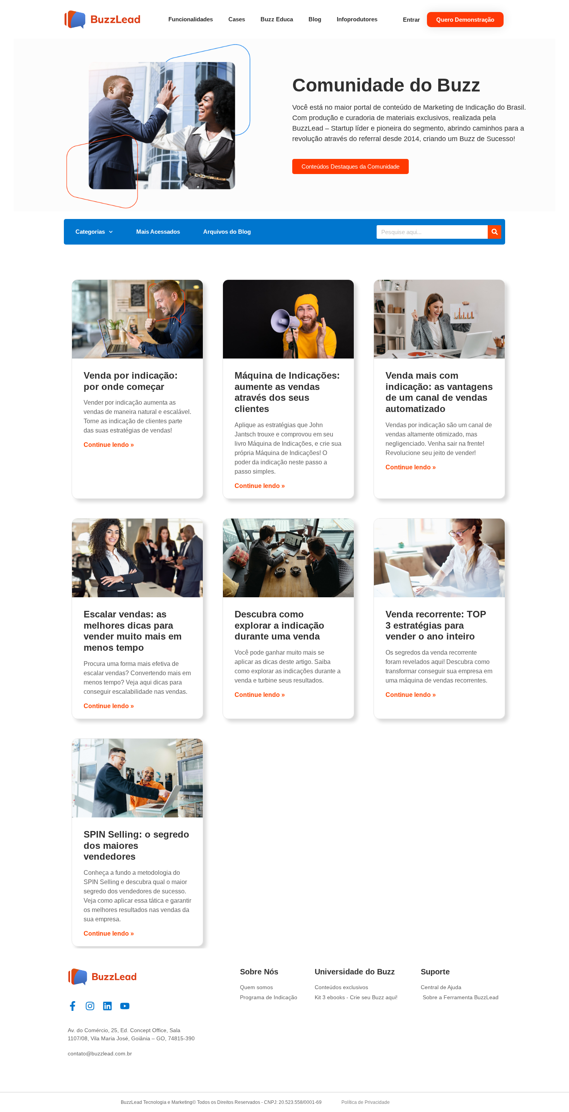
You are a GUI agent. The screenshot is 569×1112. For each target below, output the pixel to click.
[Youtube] (125, 1006)
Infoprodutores (357, 19)
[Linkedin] (107, 1006)
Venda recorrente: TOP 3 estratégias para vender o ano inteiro (436, 625)
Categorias (90, 231)
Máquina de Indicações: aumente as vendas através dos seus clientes (287, 392)
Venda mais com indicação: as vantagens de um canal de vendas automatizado (439, 392)
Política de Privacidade (365, 1102)
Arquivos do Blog (227, 231)
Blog (314, 19)
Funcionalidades (190, 19)
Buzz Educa (277, 19)
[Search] (494, 232)
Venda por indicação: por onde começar (131, 381)
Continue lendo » (109, 444)
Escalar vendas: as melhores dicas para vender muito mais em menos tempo (133, 631)
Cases (236, 19)
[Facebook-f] (72, 1006)
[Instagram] (90, 1006)
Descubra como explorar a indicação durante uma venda (279, 625)
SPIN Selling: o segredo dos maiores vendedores (136, 845)
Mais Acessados (158, 231)
